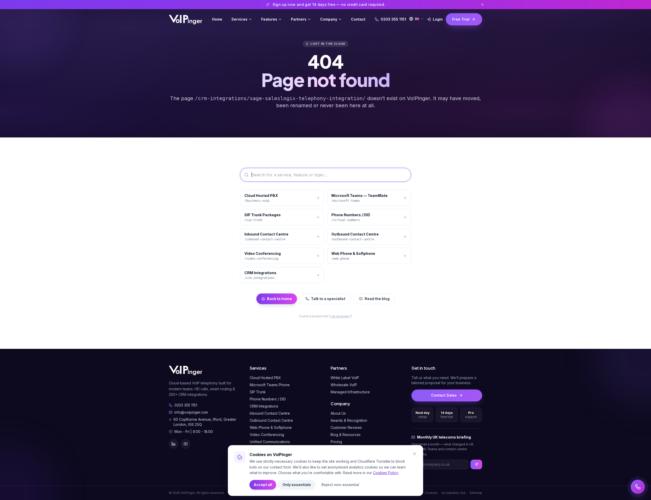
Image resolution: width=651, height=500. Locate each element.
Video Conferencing (267, 434)
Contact (358, 19)
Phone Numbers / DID (268, 399)
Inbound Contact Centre (270, 413)
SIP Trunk (258, 392)
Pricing (336, 442)
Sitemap (476, 493)
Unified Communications (270, 442)
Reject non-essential (340, 484)
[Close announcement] (482, 4)
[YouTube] (185, 443)
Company (328, 19)
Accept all (263, 484)
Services (239, 19)
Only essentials (297, 484)
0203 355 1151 (393, 19)
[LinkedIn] (173, 443)
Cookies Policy (385, 473)
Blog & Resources (346, 434)
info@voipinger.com (191, 412)
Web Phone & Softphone (271, 427)
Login (438, 19)
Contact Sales (444, 395)
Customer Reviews (346, 427)
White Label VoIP (345, 378)
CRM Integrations (264, 406)
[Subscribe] (476, 464)
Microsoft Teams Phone (270, 385)
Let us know (340, 316)
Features (269, 19)
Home (217, 19)
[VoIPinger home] (186, 19)
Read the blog (377, 298)
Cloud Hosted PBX (265, 378)
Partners (298, 19)
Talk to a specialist (328, 298)
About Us (338, 413)
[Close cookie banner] (414, 453)
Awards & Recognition (349, 420)
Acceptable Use (453, 493)
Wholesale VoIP (344, 385)
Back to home (279, 298)
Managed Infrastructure (350, 392)
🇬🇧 (417, 19)
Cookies (431, 493)
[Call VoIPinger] (638, 487)
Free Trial (460, 19)
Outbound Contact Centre (271, 420)
